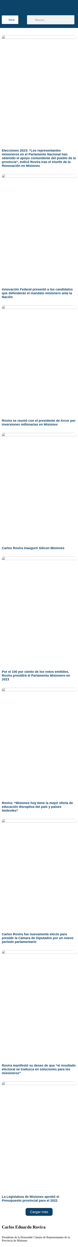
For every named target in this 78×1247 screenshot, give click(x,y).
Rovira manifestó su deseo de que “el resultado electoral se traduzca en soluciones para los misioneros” (39, 1069)
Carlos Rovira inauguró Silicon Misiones (33, 548)
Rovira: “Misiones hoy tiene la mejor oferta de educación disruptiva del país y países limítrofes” (37, 806)
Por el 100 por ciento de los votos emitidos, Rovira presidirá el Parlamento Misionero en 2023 (36, 675)
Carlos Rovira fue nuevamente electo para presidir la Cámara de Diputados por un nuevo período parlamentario (37, 938)
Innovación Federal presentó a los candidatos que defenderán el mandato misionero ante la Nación (37, 293)
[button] (39, 1212)
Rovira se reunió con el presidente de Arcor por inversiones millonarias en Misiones (38, 422)
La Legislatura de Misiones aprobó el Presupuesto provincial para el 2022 (30, 1198)
